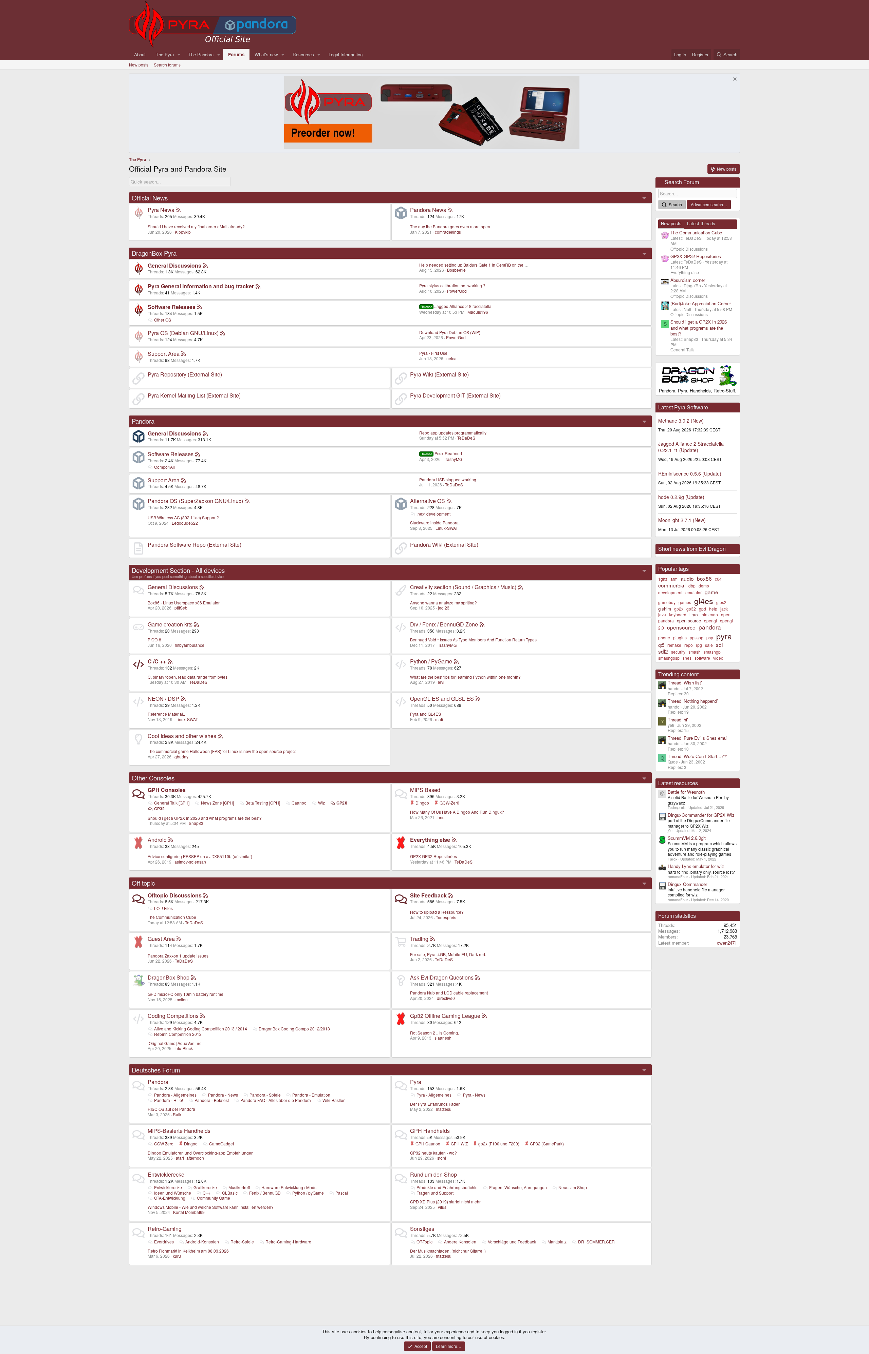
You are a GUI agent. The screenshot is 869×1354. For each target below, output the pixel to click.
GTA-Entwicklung (169, 1198)
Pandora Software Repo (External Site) (194, 544)
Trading (419, 939)
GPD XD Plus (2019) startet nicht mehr (445, 1201)
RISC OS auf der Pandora (171, 1109)
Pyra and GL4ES (425, 714)
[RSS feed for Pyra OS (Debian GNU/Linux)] (222, 333)
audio (687, 578)
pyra (724, 636)
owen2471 (727, 943)
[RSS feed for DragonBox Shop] (193, 977)
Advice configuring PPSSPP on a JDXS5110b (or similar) (200, 856)
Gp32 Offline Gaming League (445, 1016)
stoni (441, 1158)
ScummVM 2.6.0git (687, 838)
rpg (699, 645)
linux (694, 614)
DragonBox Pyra (154, 253)
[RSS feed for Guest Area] (179, 939)
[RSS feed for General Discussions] (205, 265)
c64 (718, 579)
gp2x (678, 609)
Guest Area (161, 939)
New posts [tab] (671, 223)
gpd (702, 609)
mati (439, 719)
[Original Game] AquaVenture (175, 1043)
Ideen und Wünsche (172, 1193)
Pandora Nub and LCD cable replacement (449, 992)
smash (694, 652)
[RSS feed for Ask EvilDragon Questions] (477, 977)
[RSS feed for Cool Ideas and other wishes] (220, 736)
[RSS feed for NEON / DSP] (183, 698)
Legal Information (346, 54)
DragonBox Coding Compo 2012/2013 (294, 1028)
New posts (138, 64)
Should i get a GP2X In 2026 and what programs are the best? (205, 818)
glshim (664, 608)
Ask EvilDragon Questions (442, 977)
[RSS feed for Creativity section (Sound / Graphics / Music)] (520, 587)
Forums (236, 54)
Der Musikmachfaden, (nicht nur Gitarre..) (448, 1251)
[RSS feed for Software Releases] (199, 307)
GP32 (159, 809)
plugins (680, 637)
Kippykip (183, 232)
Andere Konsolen (460, 1241)
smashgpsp (669, 658)
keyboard (677, 614)
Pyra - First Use (433, 353)
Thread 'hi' (678, 719)
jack (724, 609)
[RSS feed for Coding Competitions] (202, 1016)
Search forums (167, 64)
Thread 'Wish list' (685, 682)
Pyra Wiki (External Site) (439, 374)
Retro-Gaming (165, 1229)
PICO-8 (154, 639)
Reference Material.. (166, 714)
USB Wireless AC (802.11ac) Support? (183, 517)
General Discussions (174, 265)
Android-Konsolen (202, 1241)
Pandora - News (223, 1095)
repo (688, 645)
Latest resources (678, 783)
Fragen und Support (435, 1193)
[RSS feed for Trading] (432, 939)
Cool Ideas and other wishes (182, 736)
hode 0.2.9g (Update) (681, 497)
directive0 (446, 998)
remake (674, 645)
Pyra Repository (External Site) (185, 374)
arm (674, 579)
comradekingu (448, 232)
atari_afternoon (190, 1158)
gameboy (667, 602)
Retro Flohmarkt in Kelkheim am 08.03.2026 (188, 1251)
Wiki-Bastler (333, 1100)
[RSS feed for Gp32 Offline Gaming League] (484, 1016)
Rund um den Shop (433, 1174)
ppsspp (696, 637)
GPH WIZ (459, 1143)
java (662, 614)
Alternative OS (427, 501)
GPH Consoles (167, 790)
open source (689, 620)
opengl (710, 620)
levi (441, 682)
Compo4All (164, 467)
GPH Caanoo (427, 1143)
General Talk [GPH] (171, 803)
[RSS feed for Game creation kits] (196, 624)
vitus (442, 1207)
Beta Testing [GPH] (262, 803)
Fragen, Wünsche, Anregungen (518, 1187)
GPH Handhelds (430, 1131)
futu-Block (183, 1048)
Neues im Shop (572, 1187)
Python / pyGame (308, 1193)
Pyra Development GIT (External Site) (455, 395)
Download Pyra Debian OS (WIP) (449, 332)
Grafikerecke (205, 1187)
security (678, 652)
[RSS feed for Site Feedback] (451, 895)
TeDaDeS (466, 438)
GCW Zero (163, 1143)
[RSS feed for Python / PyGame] (456, 661)
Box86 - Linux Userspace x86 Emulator (184, 602)
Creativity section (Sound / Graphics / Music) (463, 587)
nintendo (710, 614)
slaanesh (442, 1038)
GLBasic (230, 1193)
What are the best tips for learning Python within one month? (465, 677)
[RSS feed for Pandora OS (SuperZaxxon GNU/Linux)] (247, 501)
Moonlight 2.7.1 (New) (682, 520)
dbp (692, 585)
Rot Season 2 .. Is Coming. (434, 1033)
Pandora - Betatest (212, 1100)
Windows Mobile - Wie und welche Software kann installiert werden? (211, 1207)
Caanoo (299, 803)
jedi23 (443, 608)
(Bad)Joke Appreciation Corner (700, 303)
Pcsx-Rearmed (441, 453)
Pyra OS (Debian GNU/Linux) (183, 333)
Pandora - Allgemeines (175, 1095)
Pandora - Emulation (311, 1095)
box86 (704, 578)
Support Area (164, 353)
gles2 (721, 602)
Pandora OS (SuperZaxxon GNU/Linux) (195, 501)
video (718, 658)
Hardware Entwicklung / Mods (288, 1187)
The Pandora (201, 54)
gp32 (691, 609)
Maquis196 (477, 312)
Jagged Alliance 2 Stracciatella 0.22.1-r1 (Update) (691, 446)
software (702, 658)
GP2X (341, 803)
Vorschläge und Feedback (512, 1241)
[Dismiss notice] (734, 79)
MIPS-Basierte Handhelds (179, 1131)
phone (664, 637)
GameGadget (221, 1143)
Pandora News (428, 210)
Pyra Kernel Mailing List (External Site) (194, 395)
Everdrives (164, 1241)
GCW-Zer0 (449, 803)
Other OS (162, 320)
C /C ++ (157, 661)
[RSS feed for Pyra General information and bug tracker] (258, 286)
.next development (433, 514)
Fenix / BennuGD (265, 1193)
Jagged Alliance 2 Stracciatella (456, 306)
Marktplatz (557, 1241)
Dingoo (421, 803)
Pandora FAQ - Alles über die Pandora (275, 1100)
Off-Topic (424, 1241)
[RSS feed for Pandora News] (450, 210)
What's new (266, 54)
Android (157, 840)
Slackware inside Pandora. (435, 522)
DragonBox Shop (168, 977)
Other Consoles (153, 777)
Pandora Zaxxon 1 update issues (178, 956)
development (670, 592)
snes (687, 658)
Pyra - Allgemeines (434, 1095)
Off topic (143, 882)
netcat (452, 358)
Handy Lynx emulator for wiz (696, 866)
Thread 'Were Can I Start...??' (697, 756)
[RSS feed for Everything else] (454, 840)
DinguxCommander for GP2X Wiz (701, 815)
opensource (681, 627)
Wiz (321, 803)
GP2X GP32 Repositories (433, 856)
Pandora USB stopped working (447, 479)
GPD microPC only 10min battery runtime (185, 994)
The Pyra (165, 54)
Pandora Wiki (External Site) (444, 544)
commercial (671, 585)
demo (704, 585)
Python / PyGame (431, 661)
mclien (181, 999)
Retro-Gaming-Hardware (288, 1241)
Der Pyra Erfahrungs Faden (435, 1104)
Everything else (430, 840)
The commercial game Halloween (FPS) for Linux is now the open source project (222, 751)
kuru (177, 1256)
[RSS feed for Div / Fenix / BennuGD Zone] (482, 624)
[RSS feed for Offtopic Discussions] (205, 895)
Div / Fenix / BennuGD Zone (444, 624)
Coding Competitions (173, 1016)
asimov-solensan (190, 862)
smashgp (712, 652)
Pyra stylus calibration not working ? (452, 285)
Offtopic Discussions (175, 895)
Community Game (213, 1198)
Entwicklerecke (166, 1174)
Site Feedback (428, 895)
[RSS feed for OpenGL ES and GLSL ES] (478, 698)
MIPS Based (425, 790)
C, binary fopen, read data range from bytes (187, 677)
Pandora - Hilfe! (168, 1100)
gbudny (181, 756)
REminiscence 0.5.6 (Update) (689, 473)
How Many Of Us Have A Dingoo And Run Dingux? (457, 812)
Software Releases (172, 307)
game (711, 592)
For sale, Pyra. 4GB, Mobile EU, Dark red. (448, 954)
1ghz (662, 579)
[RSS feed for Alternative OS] (449, 501)
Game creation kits (170, 624)
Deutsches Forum (156, 1069)
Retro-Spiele (242, 1241)
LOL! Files (163, 908)
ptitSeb (180, 608)
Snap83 (196, 823)
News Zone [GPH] (217, 803)
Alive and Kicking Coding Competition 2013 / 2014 (200, 1028)
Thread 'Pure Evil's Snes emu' (697, 738)
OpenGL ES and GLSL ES (442, 698)
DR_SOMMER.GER (596, 1241)
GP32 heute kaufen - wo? (433, 1153)
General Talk (682, 349)
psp (709, 637)
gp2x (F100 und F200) (498, 1143)
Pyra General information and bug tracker (201, 286)
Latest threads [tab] (701, 223)
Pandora (143, 421)
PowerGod (457, 291)
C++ (206, 1193)
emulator (693, 592)
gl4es (703, 600)
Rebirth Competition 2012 (178, 1034)
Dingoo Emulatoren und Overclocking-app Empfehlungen (201, 1153)
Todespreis (446, 917)
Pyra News (161, 210)
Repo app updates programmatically (452, 433)
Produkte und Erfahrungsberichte (447, 1187)
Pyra (415, 1082)
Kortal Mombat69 (189, 1212)
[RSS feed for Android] (170, 840)
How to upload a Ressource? (437, 912)
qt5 (661, 645)
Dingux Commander (687, 884)
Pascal (341, 1193)
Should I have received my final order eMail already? (196, 226)
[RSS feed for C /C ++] (170, 661)
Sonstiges (422, 1229)
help (713, 609)
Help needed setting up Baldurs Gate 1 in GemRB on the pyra (476, 265)
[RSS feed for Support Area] (183, 353)
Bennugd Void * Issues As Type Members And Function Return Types (473, 639)
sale (709, 645)
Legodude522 (185, 523)
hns (441, 817)
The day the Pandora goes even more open (450, 226)
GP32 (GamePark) (546, 1143)
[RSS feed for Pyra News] (178, 210)
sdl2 (663, 651)
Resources (303, 54)
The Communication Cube (172, 917)
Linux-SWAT (447, 528)
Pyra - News (474, 1095)
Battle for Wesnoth (686, 792)
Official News (150, 197)
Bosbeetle (456, 270)
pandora (710, 627)
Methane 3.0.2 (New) (681, 420)
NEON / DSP (163, 698)
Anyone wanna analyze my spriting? (443, 602)
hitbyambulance (189, 645)
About (140, 54)
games (685, 602)
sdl (719, 644)
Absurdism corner (687, 280)
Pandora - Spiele (265, 1095)
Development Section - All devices (178, 570)
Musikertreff (239, 1187)
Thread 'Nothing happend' (693, 701)
